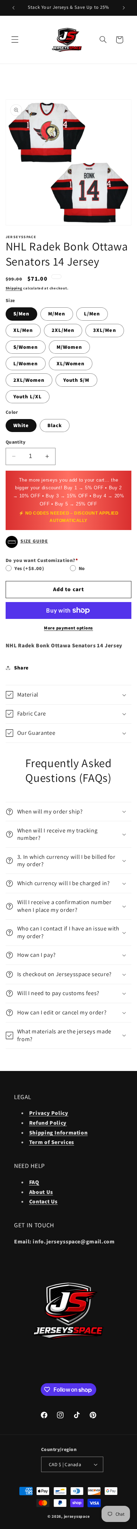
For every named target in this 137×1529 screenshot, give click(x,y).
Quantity (15, 442)
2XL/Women (29, 380)
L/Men (92, 313)
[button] (15, 40)
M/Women (69, 347)
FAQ (34, 1182)
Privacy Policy (48, 1113)
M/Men (56, 313)
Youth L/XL (27, 396)
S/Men (21, 313)
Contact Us (43, 1201)
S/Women (25, 347)
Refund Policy (48, 1122)
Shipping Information (58, 1132)
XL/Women (71, 363)
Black (54, 425)
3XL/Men (104, 330)
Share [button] (21, 667)
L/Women (25, 363)
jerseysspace (77, 1516)
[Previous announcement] (13, 7)
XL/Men (23, 330)
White (21, 425)
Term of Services (51, 1142)
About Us (41, 1192)
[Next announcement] (123, 7)
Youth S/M (76, 380)
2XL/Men (63, 330)
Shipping (14, 288)
